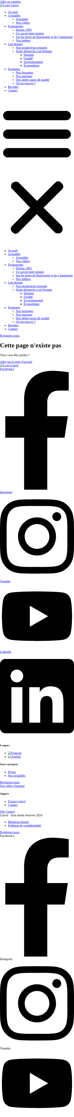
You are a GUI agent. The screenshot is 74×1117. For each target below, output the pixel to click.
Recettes (13, 87)
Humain (29, 54)
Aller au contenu (10, 1)
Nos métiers (23, 40)
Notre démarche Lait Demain (34, 51)
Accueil (13, 12)
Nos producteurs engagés (31, 47)
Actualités (14, 15)
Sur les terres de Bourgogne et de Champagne (44, 37)
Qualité (28, 58)
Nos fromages (24, 72)
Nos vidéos (23, 22)
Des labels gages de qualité (32, 79)
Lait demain (15, 44)
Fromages (14, 69)
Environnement (33, 62)
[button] (37, 170)
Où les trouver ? (26, 83)
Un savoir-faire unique (30, 33)
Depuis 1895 (24, 29)
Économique (31, 65)
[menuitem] (15, 753)
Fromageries (15, 26)
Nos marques (24, 76)
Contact (13, 90)
